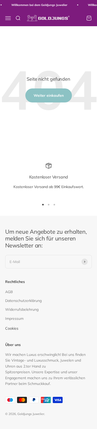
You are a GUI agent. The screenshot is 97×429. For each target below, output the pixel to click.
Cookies (11, 328)
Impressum (14, 318)
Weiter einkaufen (49, 95)
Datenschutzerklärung (23, 300)
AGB (9, 291)
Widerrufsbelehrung (22, 309)
